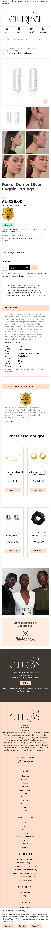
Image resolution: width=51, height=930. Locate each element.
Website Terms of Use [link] (25, 837)
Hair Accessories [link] (25, 790)
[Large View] (13, 118)
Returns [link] (26, 833)
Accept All (36, 926)
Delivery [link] (25, 830)
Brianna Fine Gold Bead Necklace (13, 473)
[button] (34, 267)
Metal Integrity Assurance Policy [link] (25, 873)
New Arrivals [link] (25, 804)
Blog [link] (25, 826)
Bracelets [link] (25, 786)
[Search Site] (39, 39)
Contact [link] (25, 847)
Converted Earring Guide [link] (26, 863)
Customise (9, 926)
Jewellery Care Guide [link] (25, 859)
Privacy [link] (25, 840)
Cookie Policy (7, 921)
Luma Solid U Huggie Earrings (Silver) (12, 534)
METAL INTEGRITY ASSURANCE (18, 386)
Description (10, 307)
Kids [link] (25, 807)
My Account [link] (25, 892)
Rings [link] (25, 783)
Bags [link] (26, 793)
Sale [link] (25, 811)
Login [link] (25, 896)
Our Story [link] (25, 823)
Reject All (22, 926)
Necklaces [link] (25, 779)
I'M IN (25, 683)
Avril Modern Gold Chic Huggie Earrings (38, 473)
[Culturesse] (25, 18)
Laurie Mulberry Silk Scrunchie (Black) (38, 534)
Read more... (10, 421)
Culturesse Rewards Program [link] (25, 866)
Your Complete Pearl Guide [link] (26, 876)
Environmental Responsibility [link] (25, 870)
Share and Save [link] (25, 880)
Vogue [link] (25, 800)
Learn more (21, 205)
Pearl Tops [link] (25, 797)
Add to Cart (21, 267)
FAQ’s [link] (25, 844)
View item (13, 490)
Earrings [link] (25, 776)
